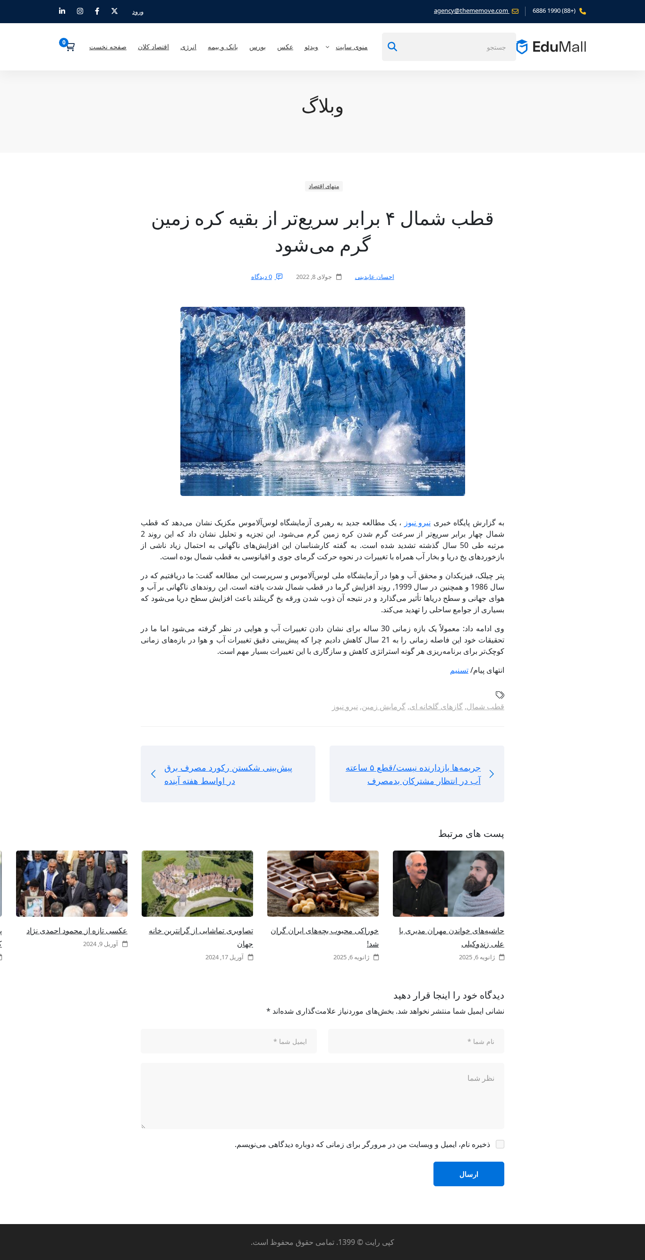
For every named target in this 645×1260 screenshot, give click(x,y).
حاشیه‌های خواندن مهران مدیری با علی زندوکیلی (451, 937)
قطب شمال (485, 706)
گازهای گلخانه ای (436, 706)
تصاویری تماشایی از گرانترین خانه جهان (201, 937)
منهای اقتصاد (324, 186)
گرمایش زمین (384, 706)
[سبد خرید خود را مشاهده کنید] (66, 47)
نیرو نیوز (417, 522)
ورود (138, 11)
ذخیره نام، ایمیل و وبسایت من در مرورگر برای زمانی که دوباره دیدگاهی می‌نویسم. (362, 1144)
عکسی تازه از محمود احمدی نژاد (76, 930)
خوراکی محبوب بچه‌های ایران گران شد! (325, 937)
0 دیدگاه (261, 276)
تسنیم (459, 670)
